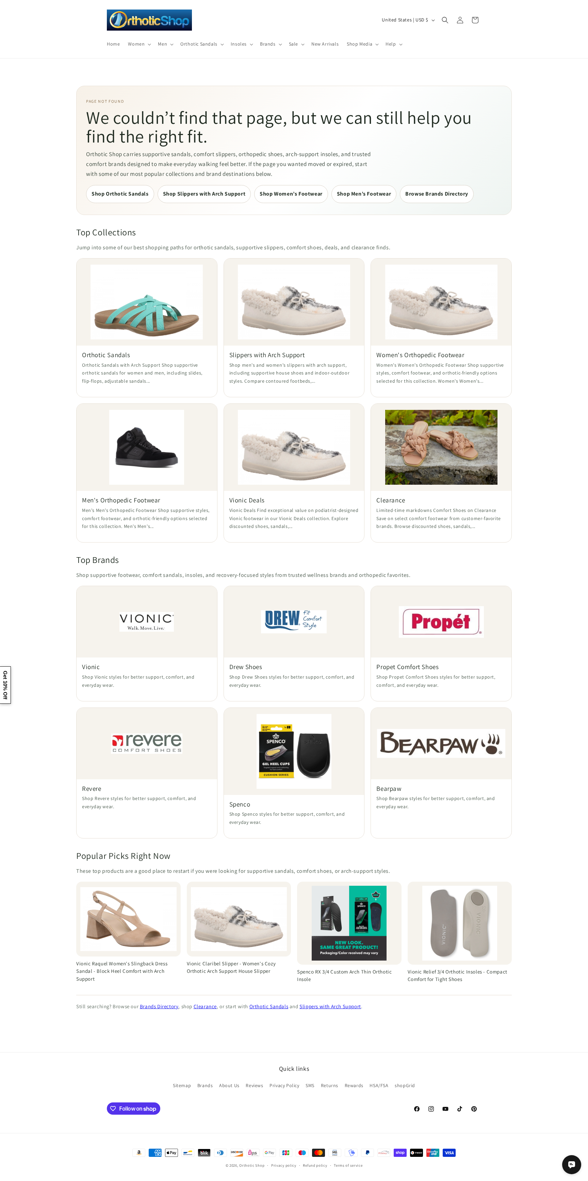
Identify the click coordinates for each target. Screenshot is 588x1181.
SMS (310, 1085)
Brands (205, 1085)
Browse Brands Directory (436, 193)
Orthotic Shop (251, 1165)
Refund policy (315, 1165)
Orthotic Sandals (269, 1006)
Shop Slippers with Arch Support (204, 193)
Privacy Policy (284, 1085)
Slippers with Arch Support (330, 1006)
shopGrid (405, 1085)
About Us (229, 1085)
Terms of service (348, 1165)
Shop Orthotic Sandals (120, 193)
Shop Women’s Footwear (291, 193)
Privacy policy (283, 1165)
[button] (139, 44)
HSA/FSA (379, 1085)
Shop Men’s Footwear (364, 193)
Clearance (205, 1006)
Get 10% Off (5, 685)
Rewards (354, 1085)
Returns (329, 1085)
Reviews (254, 1085)
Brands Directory (159, 1006)
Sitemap (182, 1085)
